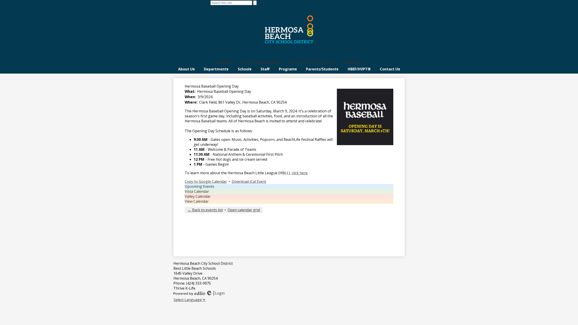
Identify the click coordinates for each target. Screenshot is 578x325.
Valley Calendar (198, 196)
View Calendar (197, 201)
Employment (353, 62)
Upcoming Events (199, 186)
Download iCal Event (249, 181)
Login (215, 293)
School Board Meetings (262, 62)
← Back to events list (205, 209)
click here (300, 172)
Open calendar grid (244, 209)
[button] (186, 69)
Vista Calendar (197, 191)
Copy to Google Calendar (206, 181)
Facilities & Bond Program (312, 62)
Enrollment (224, 62)
